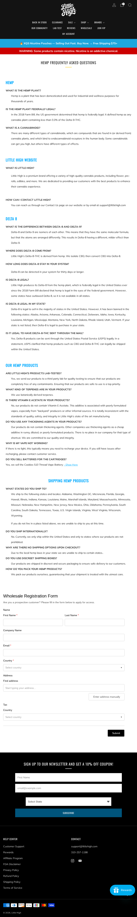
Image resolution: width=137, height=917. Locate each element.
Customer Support (13, 846)
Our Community (40, 28)
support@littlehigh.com (84, 846)
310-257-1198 (79, 852)
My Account (68, 33)
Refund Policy (11, 876)
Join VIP (101, 28)
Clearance (57, 22)
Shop (83, 22)
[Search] (130, 5)
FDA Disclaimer (12, 864)
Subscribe (68, 813)
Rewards (8, 852)
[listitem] (68, 43)
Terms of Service (12, 887)
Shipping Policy (11, 881)
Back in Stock (39, 22)
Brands (98, 22)
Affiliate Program (13, 858)
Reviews (71, 28)
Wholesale (86, 28)
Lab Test (57, 28)
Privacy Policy (11, 870)
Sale (70, 22)
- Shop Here (71, 464)
